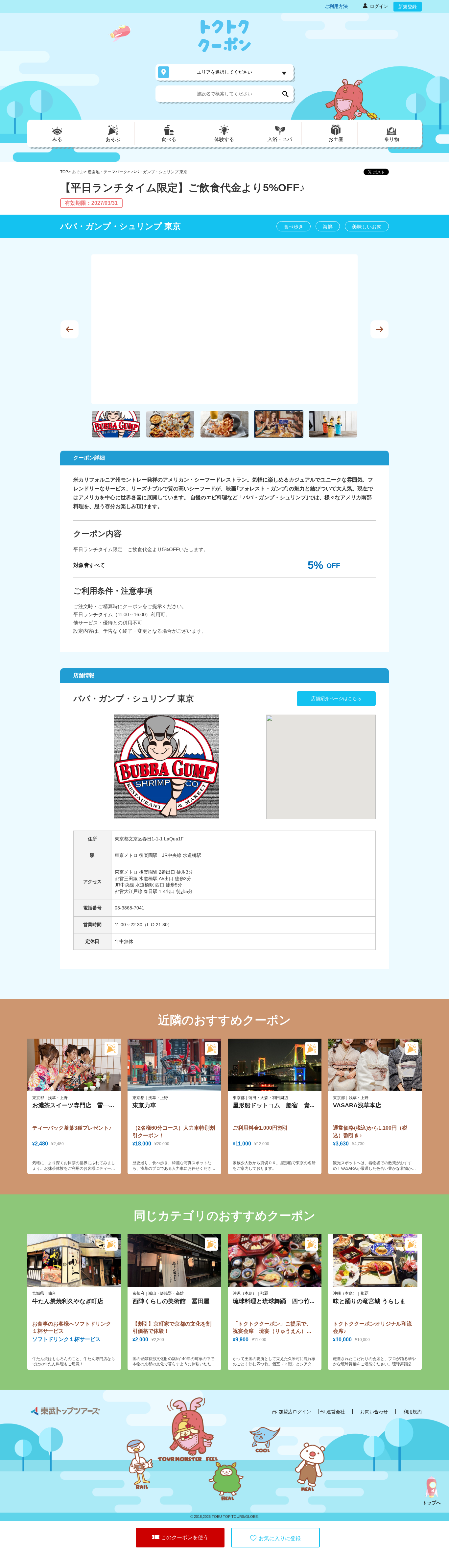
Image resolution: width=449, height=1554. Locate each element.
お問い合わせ (374, 1411)
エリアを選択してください (224, 72)
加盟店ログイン (295, 1411)
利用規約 (412, 1411)
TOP (64, 172)
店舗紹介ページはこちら (336, 698)
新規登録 (407, 6)
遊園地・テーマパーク (107, 172)
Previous (69, 329)
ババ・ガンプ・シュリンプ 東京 (159, 172)
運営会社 (335, 1411)
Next (379, 329)
